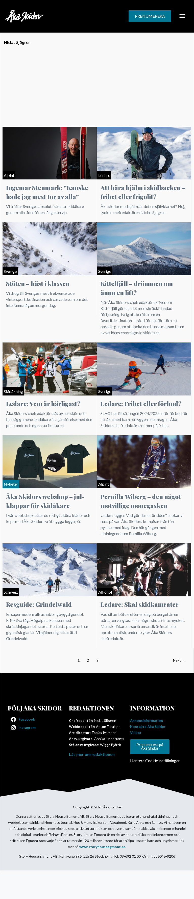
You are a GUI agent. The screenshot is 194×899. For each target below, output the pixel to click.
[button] (150, 16)
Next (179, 660)
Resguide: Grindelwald (39, 604)
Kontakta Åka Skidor (148, 726)
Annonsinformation (146, 720)
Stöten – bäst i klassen (37, 283)
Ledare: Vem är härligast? (43, 404)
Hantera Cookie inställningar (155, 760)
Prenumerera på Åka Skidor (149, 747)
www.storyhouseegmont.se (102, 846)
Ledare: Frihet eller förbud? (141, 404)
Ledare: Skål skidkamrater (140, 604)
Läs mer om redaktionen (92, 754)
